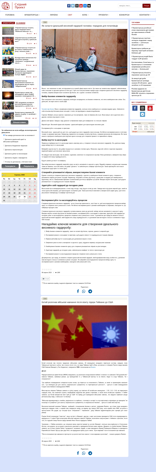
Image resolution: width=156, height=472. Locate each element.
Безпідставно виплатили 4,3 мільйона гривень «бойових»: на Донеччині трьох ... (25, 60)
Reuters (93, 367)
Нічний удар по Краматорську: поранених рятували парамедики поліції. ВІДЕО (25, 71)
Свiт (70, 15)
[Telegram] (90, 292)
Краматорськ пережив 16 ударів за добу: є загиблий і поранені (25, 114)
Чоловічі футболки (48, 109)
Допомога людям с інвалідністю (16, 158)
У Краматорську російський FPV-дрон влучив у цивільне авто (26, 39)
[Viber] (84, 292)
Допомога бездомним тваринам (16, 145)
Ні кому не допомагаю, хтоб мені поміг (18, 162)
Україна (54, 15)
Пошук (146, 6)
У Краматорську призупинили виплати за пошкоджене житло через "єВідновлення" (24, 83)
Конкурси (124, 15)
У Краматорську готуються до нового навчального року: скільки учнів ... (25, 49)
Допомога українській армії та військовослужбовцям (14, 140)
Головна (9, 15)
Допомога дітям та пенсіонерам (16, 154)
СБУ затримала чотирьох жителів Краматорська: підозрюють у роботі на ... (25, 104)
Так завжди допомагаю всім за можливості (19, 135)
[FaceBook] (78, 292)
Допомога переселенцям (14, 150)
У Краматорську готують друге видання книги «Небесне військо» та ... (24, 29)
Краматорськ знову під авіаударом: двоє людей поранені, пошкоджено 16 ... (25, 94)
